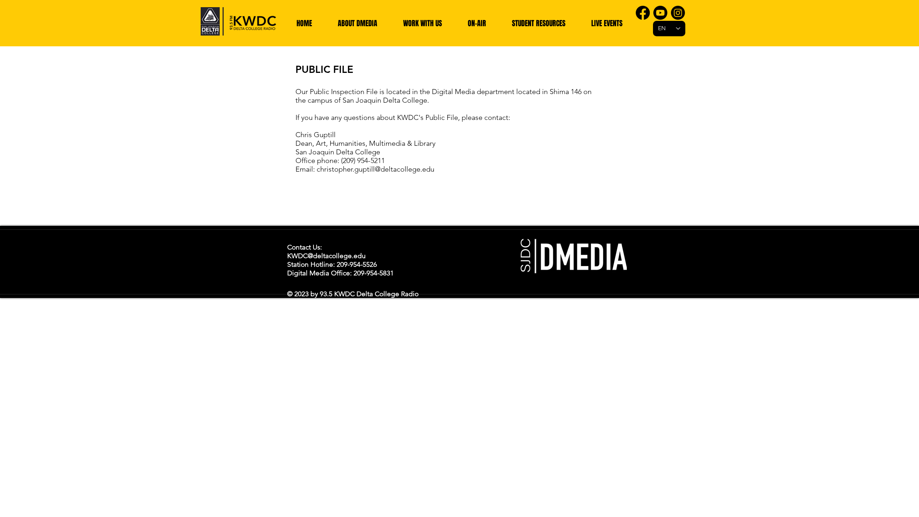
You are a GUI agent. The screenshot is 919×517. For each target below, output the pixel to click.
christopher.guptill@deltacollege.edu (375, 169)
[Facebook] (643, 13)
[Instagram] (678, 13)
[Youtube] (660, 13)
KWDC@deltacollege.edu (326, 256)
